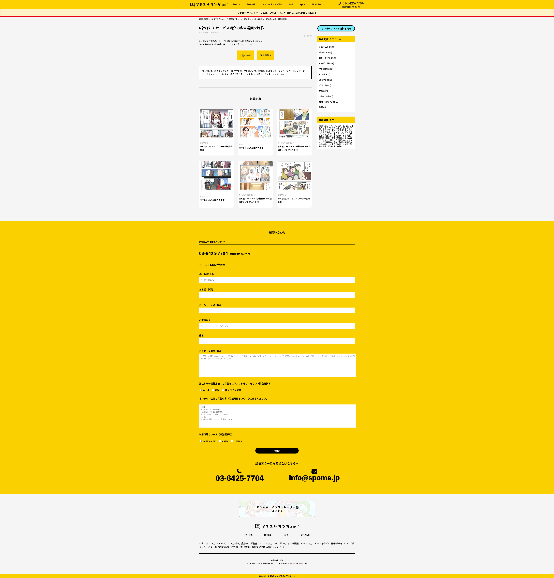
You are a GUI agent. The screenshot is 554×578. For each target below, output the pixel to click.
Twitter (346, 126)
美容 (346, 144)
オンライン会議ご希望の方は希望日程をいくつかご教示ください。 (233, 398)
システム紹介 (325, 46)
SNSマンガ (324, 79)
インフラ (332, 128)
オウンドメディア (344, 128)
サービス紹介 (204, 32)
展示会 (329, 142)
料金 (291, 4)
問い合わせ (317, 4)
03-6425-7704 (353, 5)
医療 (333, 138)
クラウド (330, 130)
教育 (341, 142)
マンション (344, 134)
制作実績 (251, 4)
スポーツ (330, 132)
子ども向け (323, 140)
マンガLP (281, 143)
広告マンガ (215, 32)
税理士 (340, 144)
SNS (339, 126)
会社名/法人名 (206, 274)
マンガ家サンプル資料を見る (336, 28)
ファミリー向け (330, 134)
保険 (344, 136)
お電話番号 (205, 320)
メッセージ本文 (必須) (210, 351)
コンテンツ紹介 (326, 57)
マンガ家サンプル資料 (272, 4)
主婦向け (328, 136)
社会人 (332, 144)
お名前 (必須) (206, 289)
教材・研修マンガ (327, 101)
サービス (236, 4)
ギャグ (321, 130)
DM (326, 126)
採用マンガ (324, 52)
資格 (330, 146)
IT (331, 126)
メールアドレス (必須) (210, 305)
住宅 (339, 136)
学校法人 (333, 140)
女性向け (348, 138)
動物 (328, 138)
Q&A (302, 4)
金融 (339, 146)
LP (335, 126)
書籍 (321, 107)
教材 (335, 142)
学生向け (343, 140)
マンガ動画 (324, 68)
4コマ (321, 126)
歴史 (326, 144)
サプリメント (341, 130)
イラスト (323, 85)
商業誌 (322, 90)
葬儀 (324, 146)
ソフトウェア (341, 132)
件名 (201, 335)
